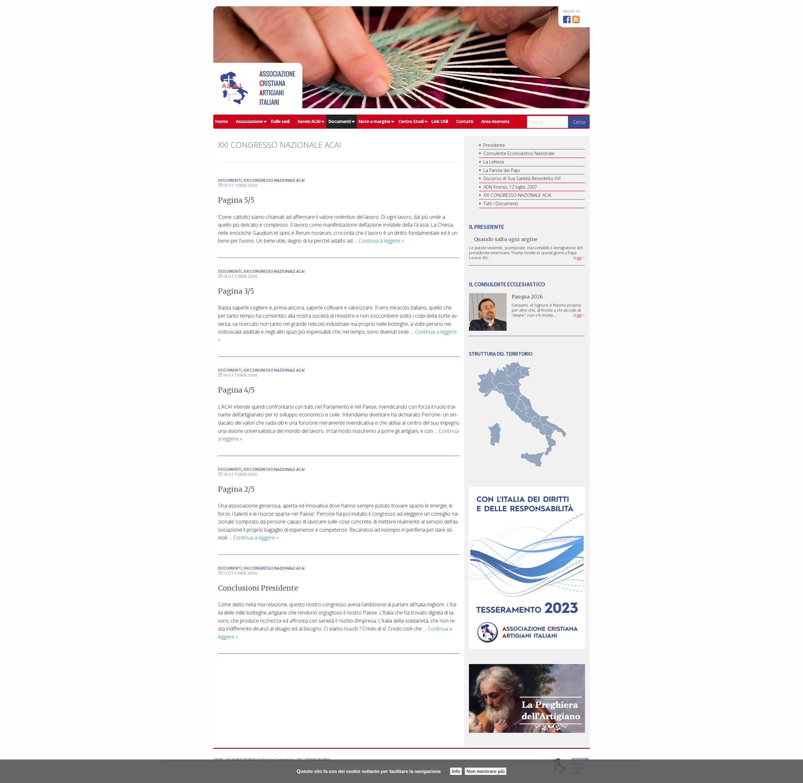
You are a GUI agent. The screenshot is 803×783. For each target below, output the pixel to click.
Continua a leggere (381, 240)
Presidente (494, 145)
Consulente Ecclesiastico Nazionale (519, 153)
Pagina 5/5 (236, 200)
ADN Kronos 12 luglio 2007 (510, 187)
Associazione (249, 121)
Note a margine (374, 121)
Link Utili (439, 121)
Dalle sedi (280, 121)
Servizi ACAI (308, 121)
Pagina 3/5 (236, 291)
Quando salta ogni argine (506, 239)
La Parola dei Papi (501, 170)
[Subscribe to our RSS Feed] (576, 19)
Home (221, 121)
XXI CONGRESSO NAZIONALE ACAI (274, 180)
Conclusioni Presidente (258, 588)
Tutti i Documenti (500, 203)
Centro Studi (410, 121)
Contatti (464, 121)
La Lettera (493, 162)
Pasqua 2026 (527, 296)
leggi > (579, 257)
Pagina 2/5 (236, 489)
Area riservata (495, 121)
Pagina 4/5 (236, 390)
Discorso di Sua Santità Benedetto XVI (522, 178)
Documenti (339, 121)
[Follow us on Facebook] (567, 19)
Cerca (579, 122)
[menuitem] (223, 122)
